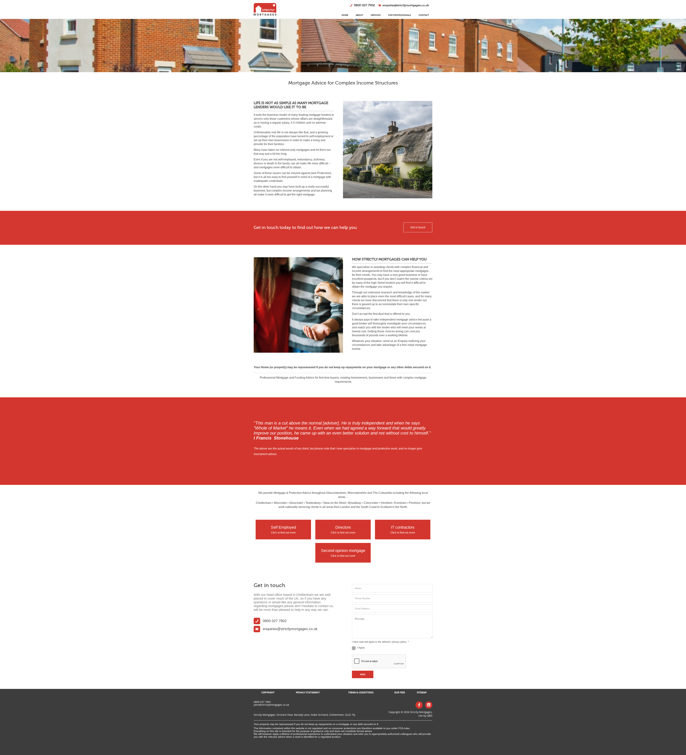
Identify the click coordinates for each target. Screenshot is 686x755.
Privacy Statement (308, 692)
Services (376, 15)
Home (345, 15)
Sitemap (422, 692)
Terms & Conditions (361, 692)
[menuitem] (345, 15)
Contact (424, 15)
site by (425, 715)
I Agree (361, 647)
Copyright (268, 692)
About (359, 15)
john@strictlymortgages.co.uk (271, 704)
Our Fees (399, 692)
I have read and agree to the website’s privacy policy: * (380, 641)
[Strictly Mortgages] (265, 9)
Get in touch (418, 227)
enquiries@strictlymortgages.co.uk (405, 5)
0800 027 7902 (364, 5)
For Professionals (399, 15)
